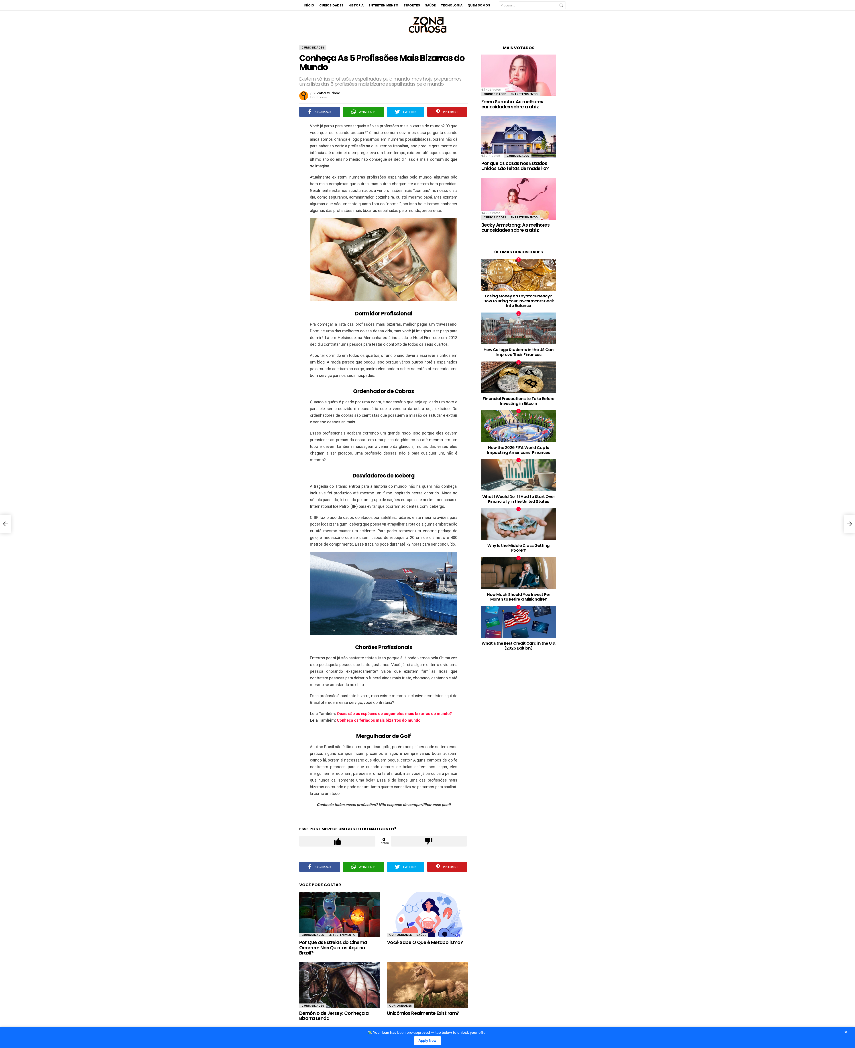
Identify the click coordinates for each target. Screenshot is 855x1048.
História (356, 5)
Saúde (430, 5)
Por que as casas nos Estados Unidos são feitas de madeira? (515, 166)
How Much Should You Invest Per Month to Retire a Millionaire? (518, 597)
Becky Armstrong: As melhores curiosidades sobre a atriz (515, 228)
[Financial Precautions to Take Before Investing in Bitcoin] (518, 377)
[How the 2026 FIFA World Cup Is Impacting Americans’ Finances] (518, 426)
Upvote (337, 841)
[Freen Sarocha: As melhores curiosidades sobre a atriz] (518, 75)
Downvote (429, 841)
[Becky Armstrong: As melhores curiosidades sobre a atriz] (518, 199)
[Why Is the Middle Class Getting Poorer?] (518, 524)
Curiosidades (331, 5)
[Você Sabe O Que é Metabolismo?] (427, 914)
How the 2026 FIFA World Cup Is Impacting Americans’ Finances (518, 450)
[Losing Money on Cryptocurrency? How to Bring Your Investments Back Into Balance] (518, 274)
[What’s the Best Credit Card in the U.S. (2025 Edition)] (518, 622)
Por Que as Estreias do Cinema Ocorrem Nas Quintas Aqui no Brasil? (333, 947)
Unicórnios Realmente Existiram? (423, 1013)
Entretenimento (383, 5)
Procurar (561, 6)
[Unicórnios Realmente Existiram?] (427, 985)
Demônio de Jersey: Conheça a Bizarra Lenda (333, 1016)
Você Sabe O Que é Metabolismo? (425, 942)
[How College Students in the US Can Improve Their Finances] (518, 328)
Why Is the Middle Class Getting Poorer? (518, 548)
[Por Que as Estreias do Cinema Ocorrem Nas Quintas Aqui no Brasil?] (339, 914)
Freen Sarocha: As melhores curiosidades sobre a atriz (512, 104)
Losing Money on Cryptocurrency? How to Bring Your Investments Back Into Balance (518, 300)
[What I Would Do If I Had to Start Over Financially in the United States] (518, 475)
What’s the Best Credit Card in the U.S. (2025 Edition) (518, 645)
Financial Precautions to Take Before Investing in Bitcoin (518, 401)
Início (309, 5)
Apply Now (428, 1040)
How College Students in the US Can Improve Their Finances (519, 352)
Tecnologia (451, 5)
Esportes (411, 5)
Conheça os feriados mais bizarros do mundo (379, 720)
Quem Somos (479, 5)
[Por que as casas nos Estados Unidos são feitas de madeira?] (518, 137)
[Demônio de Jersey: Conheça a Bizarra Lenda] (339, 985)
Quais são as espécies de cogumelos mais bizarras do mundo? (394, 713)
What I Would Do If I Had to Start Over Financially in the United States (518, 499)
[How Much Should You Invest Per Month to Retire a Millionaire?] (518, 573)
